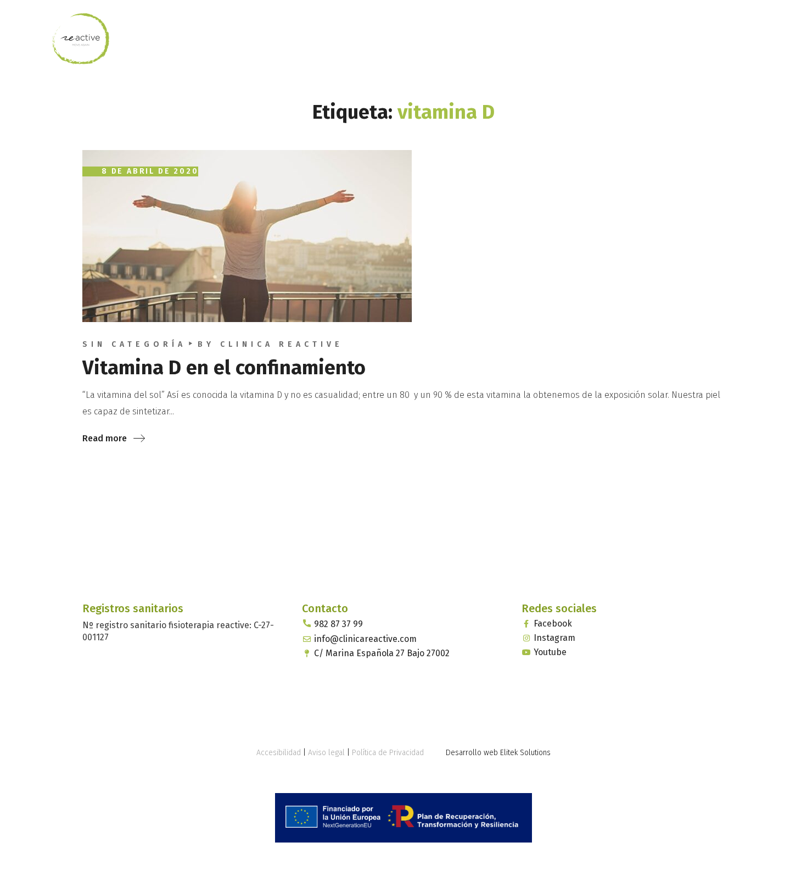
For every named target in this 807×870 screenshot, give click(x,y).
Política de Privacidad (388, 752)
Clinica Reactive (281, 344)
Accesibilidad (278, 752)
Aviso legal (326, 752)
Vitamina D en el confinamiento (224, 368)
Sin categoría (134, 344)
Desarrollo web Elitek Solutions (498, 752)
